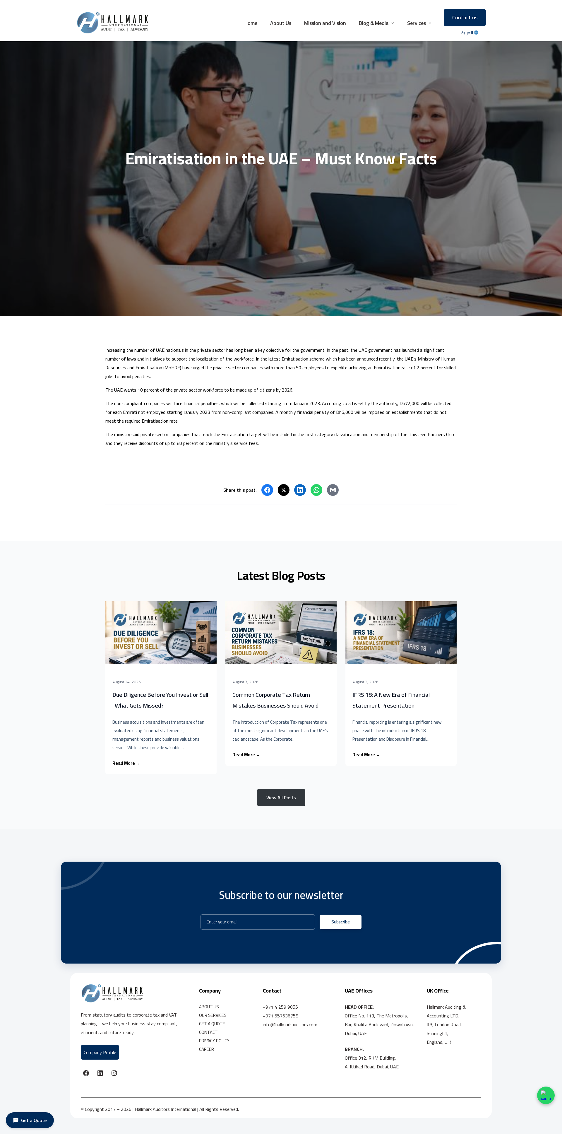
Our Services (213, 1015)
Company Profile (100, 1052)
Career (206, 1049)
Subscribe (340, 922)
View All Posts (281, 797)
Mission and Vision (325, 23)
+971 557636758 (280, 1015)
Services (416, 23)
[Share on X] (283, 490)
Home (250, 23)
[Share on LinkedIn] (300, 490)
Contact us (464, 17)
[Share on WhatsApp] (316, 490)
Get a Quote (212, 1023)
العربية (467, 33)
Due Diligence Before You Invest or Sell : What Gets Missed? (160, 700)
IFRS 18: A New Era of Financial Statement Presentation (391, 700)
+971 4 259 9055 (280, 1007)
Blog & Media (374, 23)
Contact (208, 1032)
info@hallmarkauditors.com (290, 1024)
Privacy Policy (214, 1040)
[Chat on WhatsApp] (546, 1095)
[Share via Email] (333, 490)
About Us (280, 23)
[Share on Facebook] (267, 490)
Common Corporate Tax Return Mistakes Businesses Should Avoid (275, 700)
